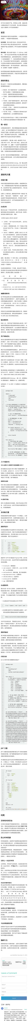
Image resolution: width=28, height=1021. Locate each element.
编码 (22, 12)
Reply (25, 1009)
